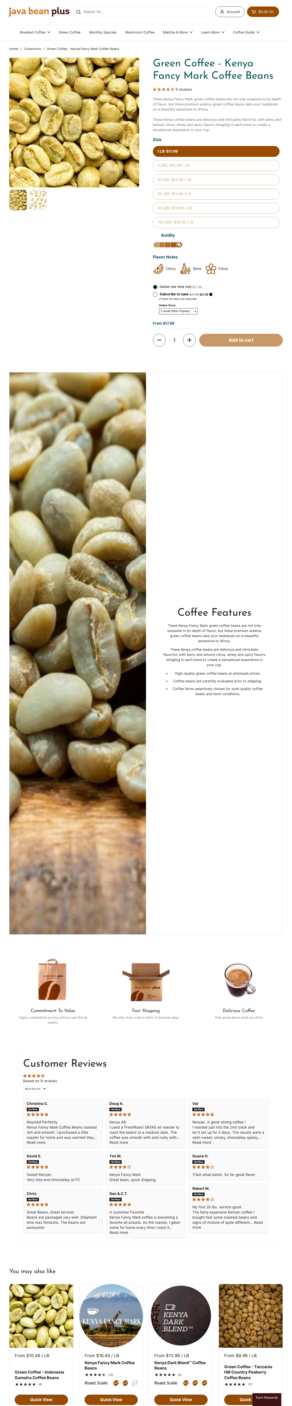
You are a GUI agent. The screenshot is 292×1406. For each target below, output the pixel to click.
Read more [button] (36, 1142)
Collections (32, 49)
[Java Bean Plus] (39, 12)
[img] (63, 1114)
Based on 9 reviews (40, 1081)
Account (233, 12)
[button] (263, 11)
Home (13, 49)
